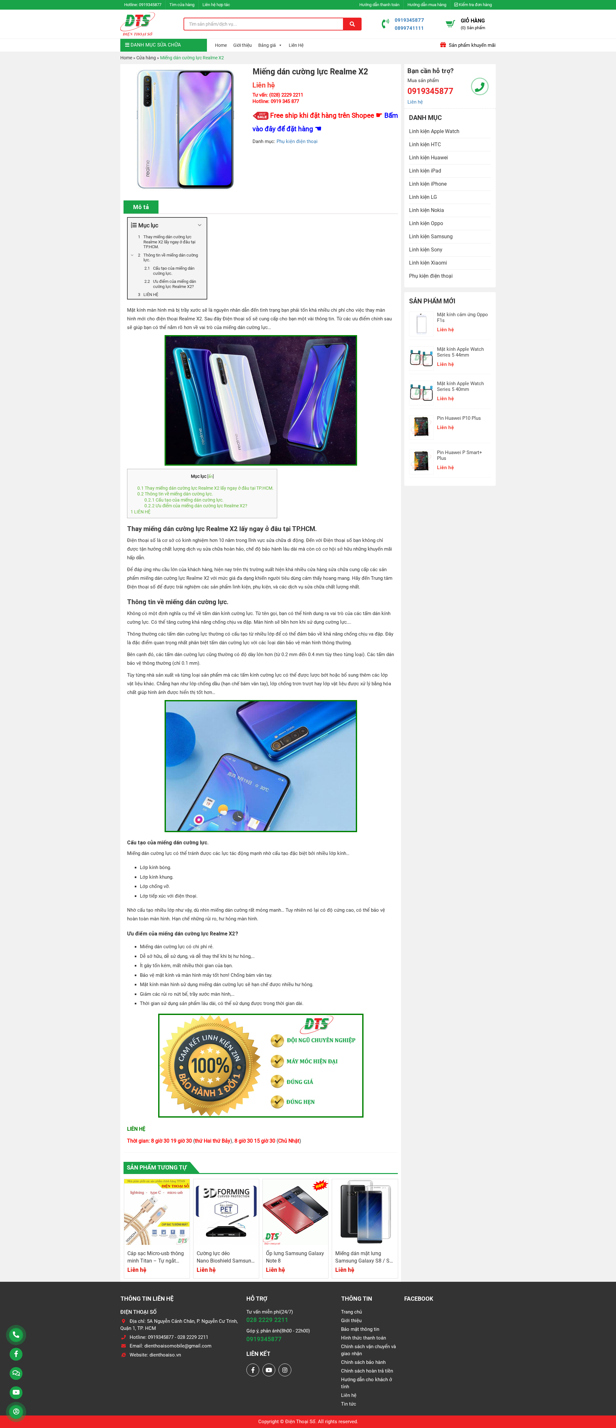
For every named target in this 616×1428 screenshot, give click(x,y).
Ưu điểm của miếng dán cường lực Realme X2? (195, 505)
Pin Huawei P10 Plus (459, 418)
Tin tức (348, 1404)
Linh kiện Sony (425, 250)
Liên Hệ (296, 45)
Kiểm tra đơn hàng (475, 4)
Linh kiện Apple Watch (434, 131)
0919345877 (150, 4)
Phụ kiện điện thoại (297, 141)
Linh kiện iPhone (428, 184)
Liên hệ (415, 102)
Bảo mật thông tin (360, 1329)
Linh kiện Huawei (428, 158)
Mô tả (141, 207)
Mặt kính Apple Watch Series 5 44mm (460, 352)
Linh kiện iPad (425, 171)
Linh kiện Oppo (426, 223)
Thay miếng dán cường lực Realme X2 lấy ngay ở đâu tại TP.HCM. (205, 488)
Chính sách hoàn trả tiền (367, 1371)
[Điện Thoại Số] (137, 24)
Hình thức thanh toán (363, 1338)
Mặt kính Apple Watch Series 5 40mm (460, 386)
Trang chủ (351, 1312)
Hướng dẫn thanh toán (379, 4)
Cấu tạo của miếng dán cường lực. (184, 500)
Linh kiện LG (423, 197)
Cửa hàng (146, 57)
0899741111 (409, 28)
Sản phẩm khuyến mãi (472, 45)
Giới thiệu (242, 45)
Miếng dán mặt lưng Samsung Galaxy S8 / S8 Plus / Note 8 (294, 1260)
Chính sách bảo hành (363, 1362)
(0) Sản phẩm (473, 27)
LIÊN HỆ (141, 511)
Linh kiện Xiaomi (428, 263)
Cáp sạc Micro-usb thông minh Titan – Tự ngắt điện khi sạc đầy (364, 1260)
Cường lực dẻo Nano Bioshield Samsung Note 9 (156, 1260)
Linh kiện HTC (425, 144)
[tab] (141, 207)
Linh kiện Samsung (431, 236)
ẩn (210, 476)
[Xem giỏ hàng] (450, 24)
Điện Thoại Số (300, 1421)
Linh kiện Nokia (426, 210)
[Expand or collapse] (199, 225)
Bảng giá (267, 45)
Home (221, 45)
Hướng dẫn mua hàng (426, 4)
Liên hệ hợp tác (216, 4)
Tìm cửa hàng (181, 4)
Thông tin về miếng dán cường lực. (175, 493)
